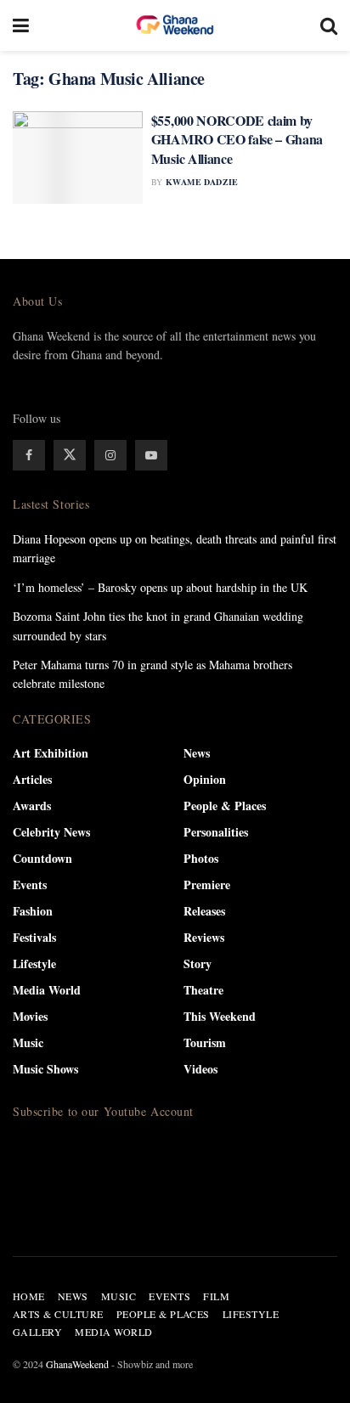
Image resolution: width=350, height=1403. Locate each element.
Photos (200, 858)
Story (197, 963)
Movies (30, 1016)
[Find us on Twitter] (70, 455)
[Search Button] (328, 25)
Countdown (42, 858)
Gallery (37, 1331)
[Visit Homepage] (175, 25)
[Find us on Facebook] (29, 455)
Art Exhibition (50, 753)
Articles (32, 779)
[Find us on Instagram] (110, 455)
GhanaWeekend (77, 1364)
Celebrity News (51, 832)
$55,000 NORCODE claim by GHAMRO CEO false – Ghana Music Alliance (237, 139)
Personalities (215, 832)
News (196, 753)
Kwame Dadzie (202, 182)
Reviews (203, 937)
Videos (200, 1069)
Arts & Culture (58, 1314)
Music (28, 1042)
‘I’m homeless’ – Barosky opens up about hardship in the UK (160, 587)
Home (29, 1296)
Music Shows (45, 1069)
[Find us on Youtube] (151, 455)
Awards (32, 805)
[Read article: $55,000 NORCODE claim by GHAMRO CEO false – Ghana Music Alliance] (78, 157)
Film (216, 1296)
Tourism (204, 1042)
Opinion (204, 779)
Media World (47, 990)
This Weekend (219, 1016)
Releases (204, 911)
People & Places (224, 805)
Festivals (34, 937)
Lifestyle (34, 963)
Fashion (33, 911)
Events (30, 884)
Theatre (203, 990)
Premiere (206, 884)
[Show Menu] (21, 25)
